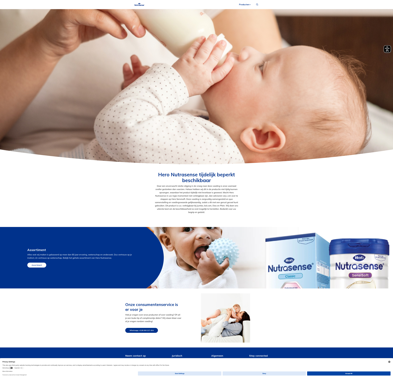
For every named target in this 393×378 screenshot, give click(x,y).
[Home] (139, 4)
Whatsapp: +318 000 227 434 (142, 330)
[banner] (196, 4)
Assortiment (37, 265)
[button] (257, 4)
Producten (244, 4)
